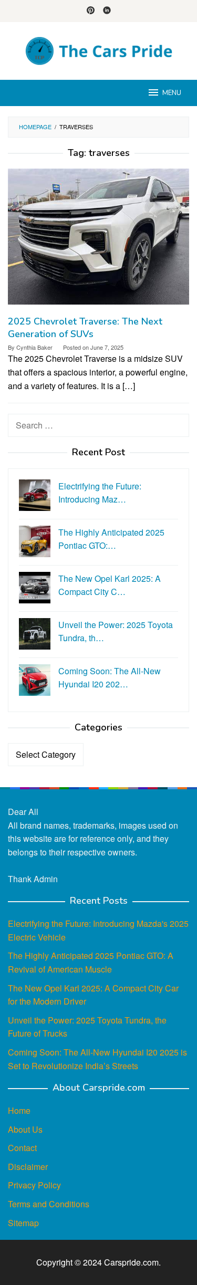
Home (19, 1110)
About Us (25, 1129)
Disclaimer (28, 1167)
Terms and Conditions (48, 1204)
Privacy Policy (34, 1185)
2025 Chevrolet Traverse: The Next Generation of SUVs (85, 327)
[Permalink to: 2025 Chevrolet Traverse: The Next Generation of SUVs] (98, 241)
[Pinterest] (90, 11)
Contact (22, 1148)
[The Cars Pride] (98, 50)
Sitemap (23, 1223)
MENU (171, 93)
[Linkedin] (107, 11)
